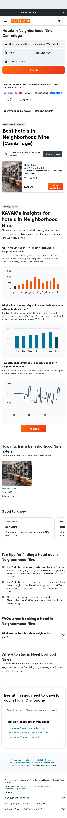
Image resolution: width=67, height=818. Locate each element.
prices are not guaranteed (15, 789)
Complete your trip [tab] (36, 709)
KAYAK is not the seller (17, 797)
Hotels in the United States (19, 763)
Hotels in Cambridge (20, 765)
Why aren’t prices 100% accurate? (23, 809)
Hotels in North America (44, 760)
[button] (63, 12)
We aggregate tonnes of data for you (25, 803)
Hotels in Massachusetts (44, 763)
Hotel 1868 (30, 164)
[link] (33, 428)
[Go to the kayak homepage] (20, 21)
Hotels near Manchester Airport (24, 737)
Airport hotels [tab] (14, 709)
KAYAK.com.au (15, 760)
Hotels (27, 760)
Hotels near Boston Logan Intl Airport (26, 728)
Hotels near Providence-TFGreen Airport (28, 732)
